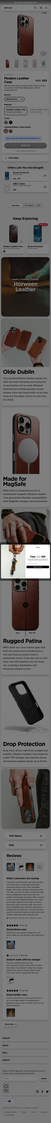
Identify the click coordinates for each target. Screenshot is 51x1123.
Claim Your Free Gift (37, 566)
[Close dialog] (49, 546)
